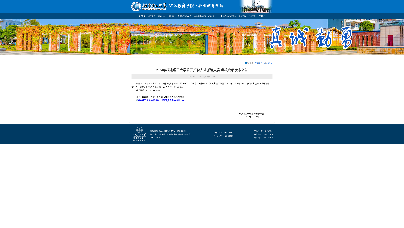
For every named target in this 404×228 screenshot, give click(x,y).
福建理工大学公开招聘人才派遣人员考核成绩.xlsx (161, 100)
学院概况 (151, 16)
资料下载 (252, 16)
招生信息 (171, 16)
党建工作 (242, 16)
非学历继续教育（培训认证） (205, 16)
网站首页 (142, 16)
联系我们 (262, 16)
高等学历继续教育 (184, 16)
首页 (256, 63)
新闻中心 (161, 16)
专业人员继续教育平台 (227, 16)
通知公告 (269, 63)
